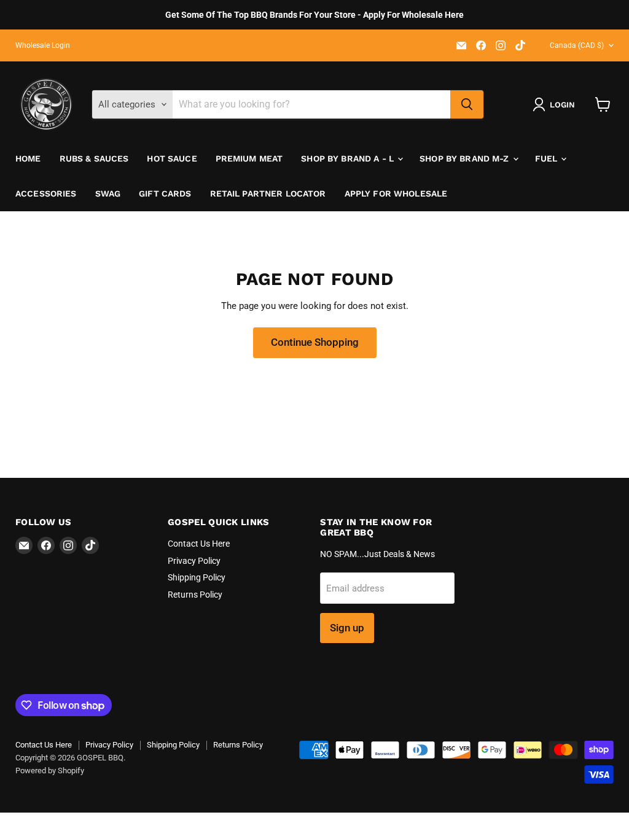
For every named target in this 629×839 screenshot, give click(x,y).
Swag (108, 193)
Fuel (547, 158)
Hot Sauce (172, 158)
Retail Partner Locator (268, 193)
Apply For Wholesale (396, 193)
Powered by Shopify (49, 770)
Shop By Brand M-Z (466, 158)
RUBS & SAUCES (94, 158)
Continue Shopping (315, 342)
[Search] (466, 104)
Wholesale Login (42, 45)
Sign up (347, 628)
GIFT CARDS (165, 193)
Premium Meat (249, 158)
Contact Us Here (199, 543)
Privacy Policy (194, 561)
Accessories (46, 193)
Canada (577, 45)
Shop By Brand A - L (348, 158)
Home (28, 158)
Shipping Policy (196, 577)
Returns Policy (195, 594)
